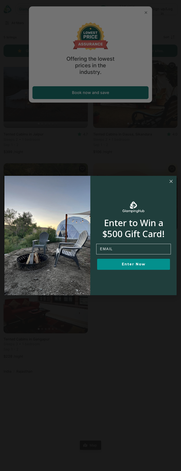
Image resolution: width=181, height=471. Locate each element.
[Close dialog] (171, 181)
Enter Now (133, 264)
